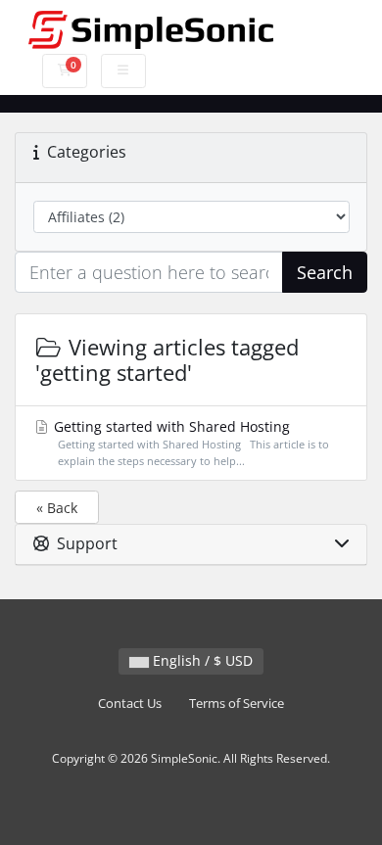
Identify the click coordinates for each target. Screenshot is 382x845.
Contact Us (130, 703)
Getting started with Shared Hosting (189, 442)
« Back (56, 507)
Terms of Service (236, 703)
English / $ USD (201, 660)
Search (325, 272)
